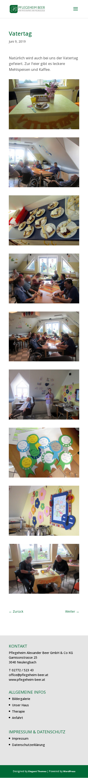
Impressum (20, 738)
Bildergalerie (21, 699)
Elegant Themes (37, 771)
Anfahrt (17, 718)
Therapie (18, 711)
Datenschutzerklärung (28, 745)
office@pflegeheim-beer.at (28, 675)
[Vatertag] (44, 129)
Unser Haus (20, 705)
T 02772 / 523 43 (21, 670)
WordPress (69, 771)
